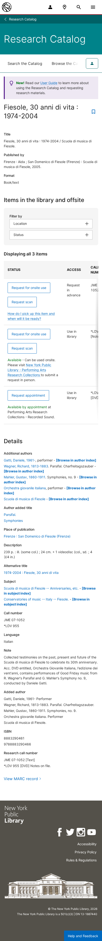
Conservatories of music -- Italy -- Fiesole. (36, 599)
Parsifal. (10, 515)
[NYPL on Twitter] (70, 833)
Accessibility (87, 844)
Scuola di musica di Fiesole (24, 499)
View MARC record (21, 778)
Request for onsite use (29, 288)
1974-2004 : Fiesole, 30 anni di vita (31, 573)
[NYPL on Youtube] (92, 833)
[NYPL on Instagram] (81, 833)
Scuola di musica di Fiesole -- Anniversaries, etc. (41, 588)
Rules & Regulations (81, 860)
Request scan (22, 302)
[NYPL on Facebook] (60, 833)
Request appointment (28, 395)
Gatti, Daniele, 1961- (19, 460)
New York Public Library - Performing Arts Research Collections (29, 370)
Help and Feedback (83, 936)
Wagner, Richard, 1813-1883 (26, 466)
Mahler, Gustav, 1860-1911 (24, 477)
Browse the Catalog (69, 63)
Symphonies (13, 521)
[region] (51, 342)
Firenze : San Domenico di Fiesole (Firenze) (37, 536)
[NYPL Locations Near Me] (64, 7)
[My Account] (50, 7)
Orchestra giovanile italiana (25, 488)
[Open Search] (79, 7)
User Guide (48, 83)
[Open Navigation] (93, 7)
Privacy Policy (86, 852)
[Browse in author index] (76, 460)
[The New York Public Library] (6, 7)
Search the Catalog (25, 63)
